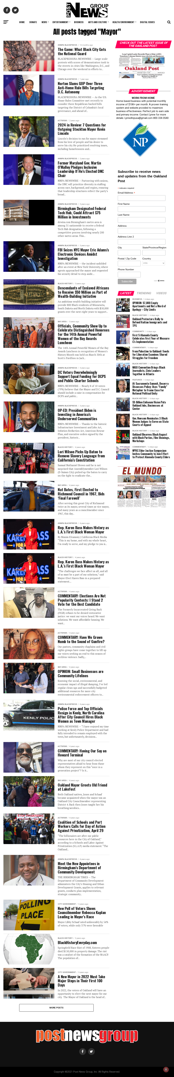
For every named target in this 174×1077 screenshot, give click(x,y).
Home (22, 22)
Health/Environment (123, 22)
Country (146, 258)
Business (78, 22)
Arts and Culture (97, 22)
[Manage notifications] (166, 1069)
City (120, 247)
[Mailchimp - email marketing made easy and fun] (159, 281)
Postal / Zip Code (127, 258)
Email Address (126, 193)
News (44, 22)
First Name (124, 204)
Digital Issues (147, 22)
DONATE (33, 22)
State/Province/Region (153, 247)
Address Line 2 (126, 236)
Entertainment (60, 22)
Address (122, 225)
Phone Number (126, 269)
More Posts (56, 1007)
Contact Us (86, 31)
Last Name (123, 214)
